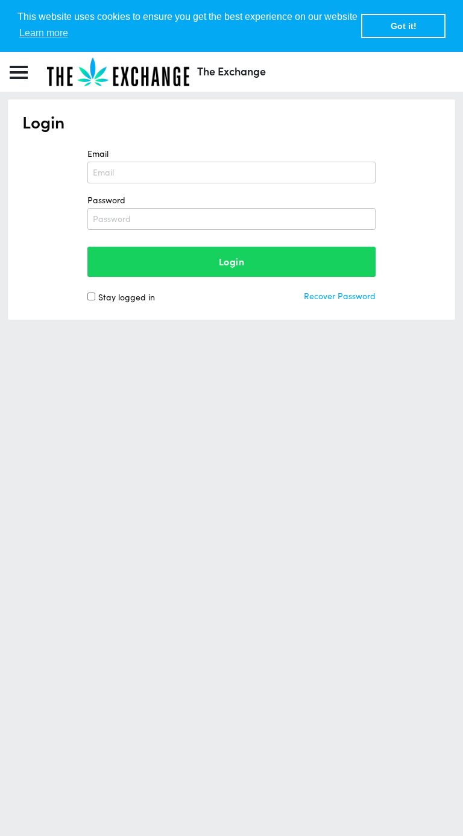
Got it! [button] (404, 26)
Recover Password (340, 296)
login (231, 262)
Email (98, 153)
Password (106, 200)
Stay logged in (126, 297)
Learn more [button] (43, 33)
